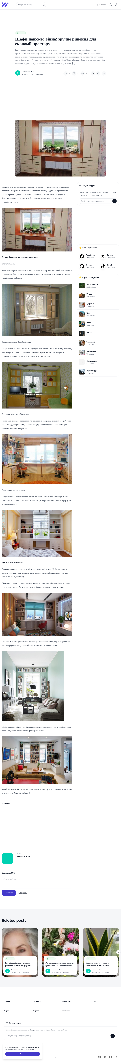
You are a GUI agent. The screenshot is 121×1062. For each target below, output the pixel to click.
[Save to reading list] (93, 73)
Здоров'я (7, 1011)
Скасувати (23, 892)
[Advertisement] (60, 16)
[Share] (98, 73)
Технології (66, 1011)
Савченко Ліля (28, 72)
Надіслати (9, 892)
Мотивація (37, 1001)
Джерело (6, 803)
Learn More (30, 1049)
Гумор (94, 1001)
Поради (36, 1011)
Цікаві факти (20, 33)
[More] (104, 73)
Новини (7, 1001)
